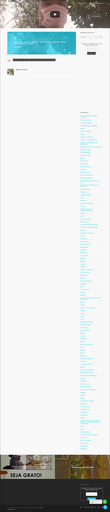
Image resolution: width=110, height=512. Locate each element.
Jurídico (82, 310)
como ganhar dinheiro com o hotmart (89, 185)
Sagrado (83, 392)
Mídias (82, 333)
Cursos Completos (96, 3)
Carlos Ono (84, 164)
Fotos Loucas (84, 289)
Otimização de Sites (86, 373)
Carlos (12, 18)
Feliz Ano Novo (85, 272)
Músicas (83, 350)
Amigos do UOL (85, 150)
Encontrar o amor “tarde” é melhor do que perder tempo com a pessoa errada (34, 60)
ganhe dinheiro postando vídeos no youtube (90, 298)
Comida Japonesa (86, 178)
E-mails (82, 236)
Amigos (82, 134)
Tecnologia (83, 415)
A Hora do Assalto (86, 123)
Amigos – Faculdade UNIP (88, 140)
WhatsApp (83, 449)
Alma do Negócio (85, 131)
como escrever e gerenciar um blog (90, 181)
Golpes (82, 302)
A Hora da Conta (85, 120)
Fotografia (83, 284)
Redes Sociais (85, 384)
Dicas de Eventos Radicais (89, 227)
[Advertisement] (91, 83)
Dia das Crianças (85, 219)
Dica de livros (84, 222)
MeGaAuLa (84, 327)
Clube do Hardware (86, 175)
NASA (82, 353)
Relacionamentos (85, 387)
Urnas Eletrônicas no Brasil (89, 435)
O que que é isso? (86, 364)
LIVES (82, 316)
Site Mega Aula (85, 409)
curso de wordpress (86, 203)
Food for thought (85, 281)
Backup (82, 158)
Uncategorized (85, 432)
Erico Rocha (84, 255)
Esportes (83, 261)
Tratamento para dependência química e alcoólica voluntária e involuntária (90, 422)
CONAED (83, 192)
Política (82, 378)
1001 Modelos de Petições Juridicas (88, 116)
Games (82, 292)
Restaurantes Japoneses (88, 389)
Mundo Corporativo (86, 344)
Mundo (82, 341)
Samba (82, 395)
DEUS (82, 216)
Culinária (83, 200)
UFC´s (82, 429)
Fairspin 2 (83, 264)
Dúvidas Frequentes (86, 233)
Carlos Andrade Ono (10, 3)
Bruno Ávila (84, 161)
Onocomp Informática (87, 370)
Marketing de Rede (86, 322)
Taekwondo (84, 412)
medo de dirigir (85, 325)
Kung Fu (83, 313)
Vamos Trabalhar (85, 440)
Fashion (82, 267)
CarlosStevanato (85, 166)
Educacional (84, 241)
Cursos (82, 206)
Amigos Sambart (85, 152)
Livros (82, 319)
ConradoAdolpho (85, 195)
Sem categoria (37, 18)
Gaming (82, 295)
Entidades (83, 250)
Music (82, 347)
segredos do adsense (87, 401)
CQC (82, 198)
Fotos (82, 286)
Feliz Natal (83, 275)
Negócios (83, 356)
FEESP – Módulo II (86, 270)
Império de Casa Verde (87, 308)
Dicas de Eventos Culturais (89, 224)
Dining (82, 230)
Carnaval (83, 169)
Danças (82, 213)
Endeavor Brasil (85, 244)
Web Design (84, 443)
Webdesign (84, 446)
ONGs (82, 367)
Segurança (83, 404)
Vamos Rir (83, 437)
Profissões (83, 381)
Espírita (82, 258)
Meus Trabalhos (85, 330)
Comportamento (85, 189)
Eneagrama (84, 247)
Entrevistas (83, 253)
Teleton (82, 418)
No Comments (96, 16)
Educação (83, 239)
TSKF (82, 426)
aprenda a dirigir (85, 155)
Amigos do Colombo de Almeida (90, 147)
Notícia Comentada (86, 358)
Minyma (82, 336)
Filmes (82, 278)
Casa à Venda (84, 172)
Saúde (82, 398)
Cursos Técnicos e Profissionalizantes (86, 209)
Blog (79, 3)
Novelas (83, 361)
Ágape (82, 128)
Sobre (85, 3)
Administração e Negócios (88, 126)
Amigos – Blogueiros (87, 137)
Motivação (83, 339)
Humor (82, 305)
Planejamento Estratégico (88, 375)
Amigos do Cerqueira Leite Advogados (88, 143)
